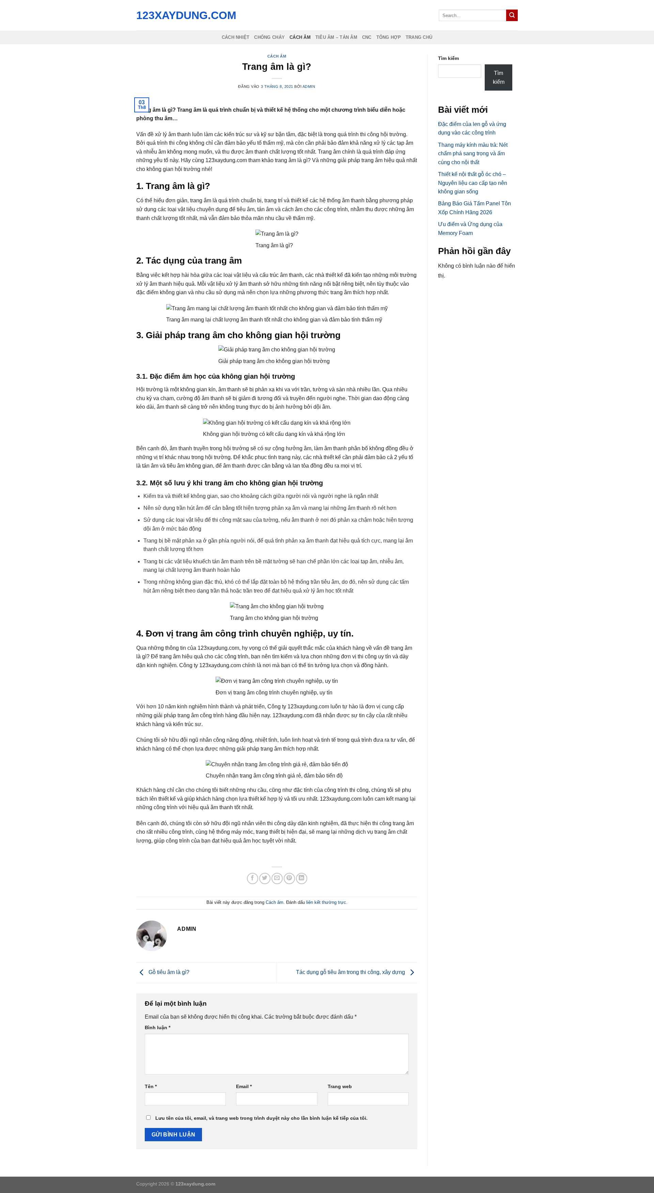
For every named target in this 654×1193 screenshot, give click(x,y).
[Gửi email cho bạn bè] (277, 878)
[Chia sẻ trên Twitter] (264, 878)
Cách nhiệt (236, 37)
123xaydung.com (184, 15)
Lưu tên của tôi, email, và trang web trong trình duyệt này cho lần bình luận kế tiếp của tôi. (261, 1118)
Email (244, 1086)
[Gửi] (512, 15)
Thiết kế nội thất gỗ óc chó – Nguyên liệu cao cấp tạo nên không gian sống (472, 182)
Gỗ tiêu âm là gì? (168, 972)
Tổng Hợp (388, 37)
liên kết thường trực (326, 902)
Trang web (340, 1086)
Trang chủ (419, 37)
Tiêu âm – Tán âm (336, 37)
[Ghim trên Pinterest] (289, 878)
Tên (151, 1086)
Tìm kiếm (448, 58)
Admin (308, 86)
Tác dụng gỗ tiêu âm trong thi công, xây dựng (351, 972)
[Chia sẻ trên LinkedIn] (301, 878)
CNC (367, 37)
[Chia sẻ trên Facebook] (252, 878)
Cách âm (300, 37)
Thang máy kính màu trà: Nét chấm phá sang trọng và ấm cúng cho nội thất (473, 153)
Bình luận (157, 1027)
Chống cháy (269, 37)
